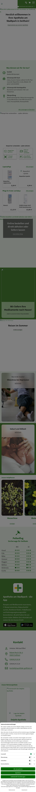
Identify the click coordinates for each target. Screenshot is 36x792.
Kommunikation (5, 764)
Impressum (24, 790)
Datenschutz (12, 790)
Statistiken (3, 760)
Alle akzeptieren (18, 769)
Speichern (18, 773)
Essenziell (3, 754)
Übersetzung (4, 757)
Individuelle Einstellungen (18, 777)
